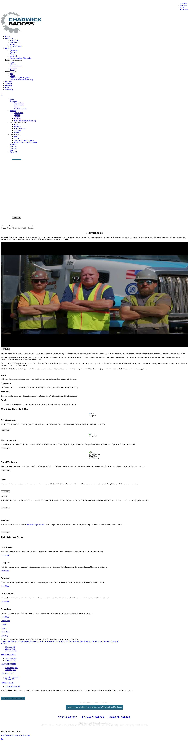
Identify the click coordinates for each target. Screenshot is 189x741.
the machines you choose (36, 525)
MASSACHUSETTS (8, 664)
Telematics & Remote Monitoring (21, 80)
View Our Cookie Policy (10, 735)
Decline (27, 735)
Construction (14, 50)
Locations (183, 5)
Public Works (5, 632)
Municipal (13, 56)
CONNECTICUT (7, 673)
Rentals (12, 44)
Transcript (5, 348)
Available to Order (16, 46)
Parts (11, 74)
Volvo (12, 62)
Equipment (9, 38)
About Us (183, 3)
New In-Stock (14, 40)
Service (12, 76)
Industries (8, 48)
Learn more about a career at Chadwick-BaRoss (94, 707)
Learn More (16, 217)
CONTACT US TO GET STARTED (13, 698)
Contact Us (184, 9)
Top (2, 739)
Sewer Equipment (16, 66)
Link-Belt (13, 68)
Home (7, 36)
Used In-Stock (15, 42)
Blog (182, 7)
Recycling (4, 636)
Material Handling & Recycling (20, 58)
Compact (13, 52)
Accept (21, 735)
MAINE (4, 643)
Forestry (12, 54)
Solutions (8, 82)
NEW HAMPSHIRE (8, 655)
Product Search (6, 158)
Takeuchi (13, 64)
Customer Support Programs (19, 78)
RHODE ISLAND (7, 683)
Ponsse (12, 70)
